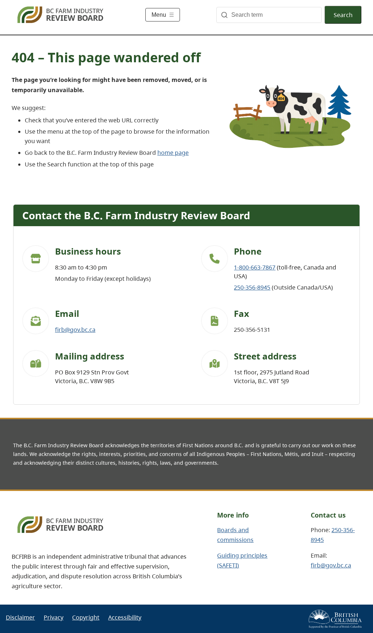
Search (343, 15)
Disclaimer (20, 617)
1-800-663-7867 (254, 267)
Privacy (53, 617)
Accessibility (124, 617)
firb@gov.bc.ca (75, 330)
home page (173, 153)
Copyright (85, 617)
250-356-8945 (252, 287)
